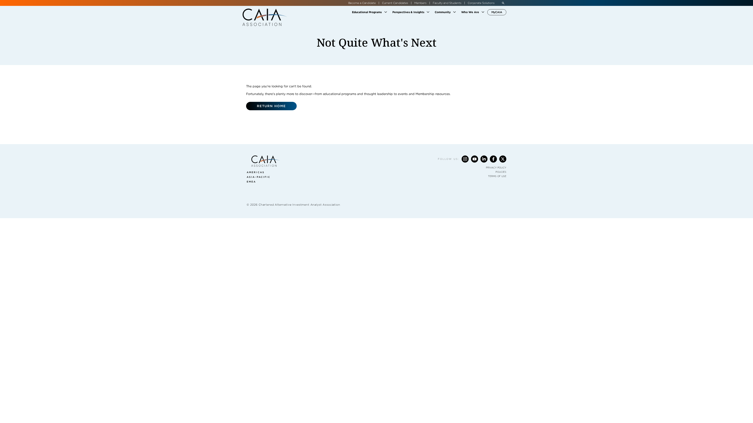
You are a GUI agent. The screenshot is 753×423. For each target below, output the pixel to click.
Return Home (271, 106)
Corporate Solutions (481, 3)
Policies (501, 171)
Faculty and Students (447, 3)
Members (420, 3)
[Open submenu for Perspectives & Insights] (428, 12)
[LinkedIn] (483, 159)
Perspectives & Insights (408, 12)
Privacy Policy (496, 167)
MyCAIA (496, 12)
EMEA (251, 181)
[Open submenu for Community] (454, 12)
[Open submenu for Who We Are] (483, 12)
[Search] (503, 3)
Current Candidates (395, 3)
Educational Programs (367, 12)
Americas (256, 172)
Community (442, 12)
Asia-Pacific (258, 176)
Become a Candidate (362, 3)
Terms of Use (497, 176)
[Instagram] (465, 159)
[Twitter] (502, 159)
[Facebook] (493, 159)
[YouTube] (474, 159)
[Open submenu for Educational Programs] (385, 12)
